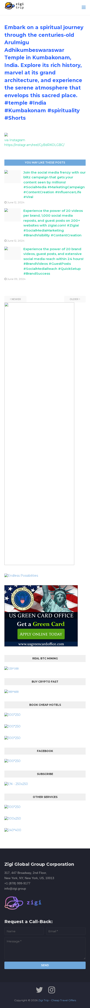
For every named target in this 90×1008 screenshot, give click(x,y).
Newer (16, 299)
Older (74, 299)
